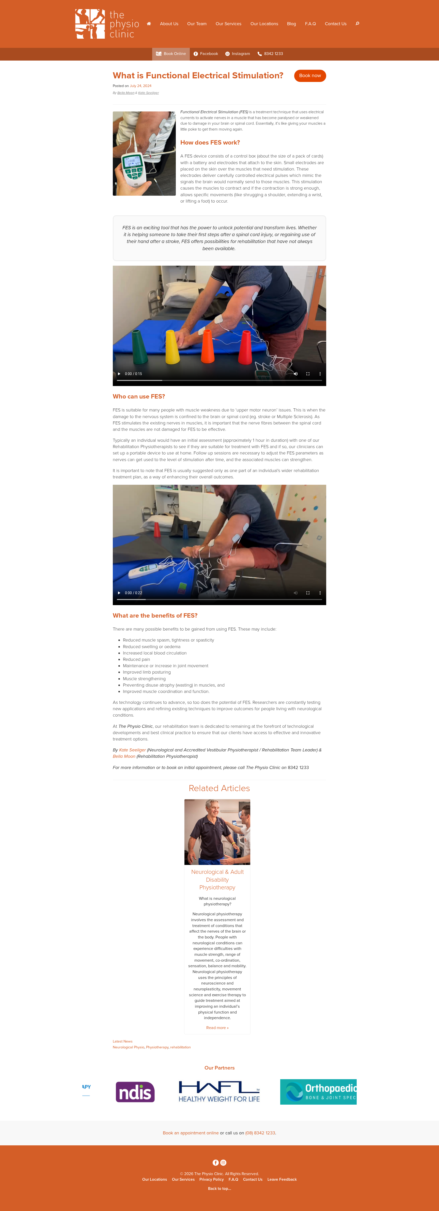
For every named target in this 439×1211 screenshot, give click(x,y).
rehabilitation (180, 1047)
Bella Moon (125, 93)
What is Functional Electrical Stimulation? (198, 75)
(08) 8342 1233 (260, 1133)
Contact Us (336, 23)
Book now (310, 76)
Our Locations (264, 23)
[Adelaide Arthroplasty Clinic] (321, 1092)
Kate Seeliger (148, 93)
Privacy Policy (211, 1179)
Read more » (217, 1027)
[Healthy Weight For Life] (108, 1092)
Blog (291, 23)
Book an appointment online (191, 1133)
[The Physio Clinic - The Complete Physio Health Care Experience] (108, 23)
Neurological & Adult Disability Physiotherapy (217, 879)
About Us (169, 23)
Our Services (228, 23)
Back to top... (219, 1188)
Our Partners (220, 1068)
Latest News (123, 1041)
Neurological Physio (128, 1047)
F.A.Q (310, 23)
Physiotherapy (157, 1047)
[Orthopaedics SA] (219, 1092)
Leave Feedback (282, 1179)
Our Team (197, 23)
